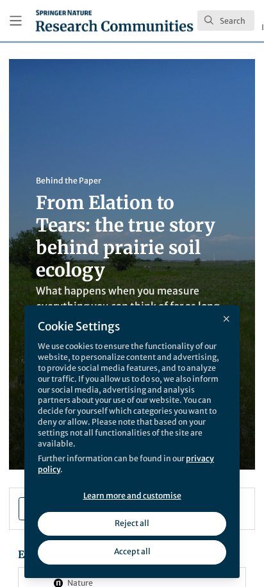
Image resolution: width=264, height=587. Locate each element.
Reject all (132, 523)
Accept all (132, 551)
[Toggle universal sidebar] (15, 21)
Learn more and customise (132, 495)
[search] (225, 20)
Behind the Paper (68, 180)
